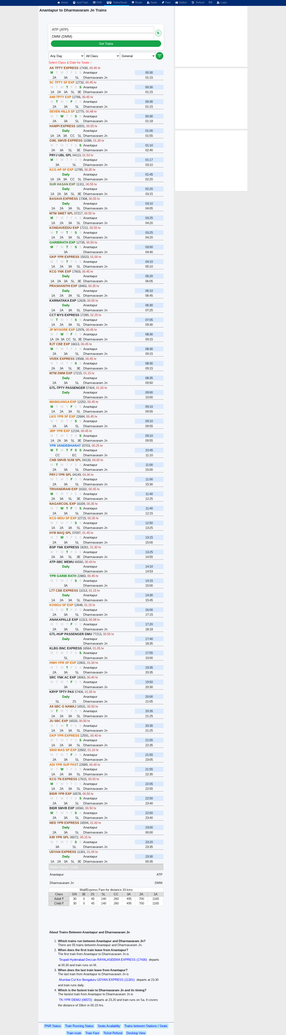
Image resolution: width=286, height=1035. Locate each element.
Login (223, 2)
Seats (153, 2)
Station (182, 2)
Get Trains (106, 43)
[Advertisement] (211, 36)
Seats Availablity (109, 1026)
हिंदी (210, 2)
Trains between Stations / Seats (145, 1026)
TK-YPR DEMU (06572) (75, 1000)
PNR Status (53, 1026)
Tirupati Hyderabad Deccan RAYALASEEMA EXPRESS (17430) (103, 959)
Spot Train (82, 2)
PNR (99, 2)
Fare (168, 2)
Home (64, 2)
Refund (199, 2)
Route (138, 2)
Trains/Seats (119, 2)
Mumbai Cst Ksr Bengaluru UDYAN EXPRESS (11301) (97, 979)
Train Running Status (79, 1026)
